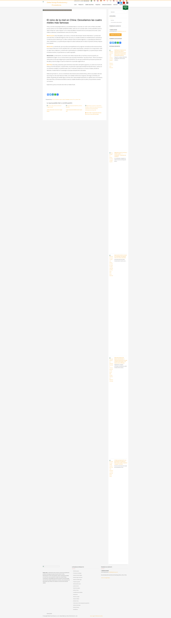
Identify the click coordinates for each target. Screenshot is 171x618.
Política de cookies (99, 616)
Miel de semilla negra (77, 579)
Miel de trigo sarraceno (77, 577)
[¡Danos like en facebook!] (54, 614)
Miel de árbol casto (77, 583)
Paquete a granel (76, 581)
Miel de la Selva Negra (77, 575)
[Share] (57, 94)
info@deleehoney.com (121, 31)
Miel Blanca (75, 609)
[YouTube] (124, 3)
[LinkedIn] (53, 94)
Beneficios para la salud (60, 99)
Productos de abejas (77, 573)
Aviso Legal (92, 616)
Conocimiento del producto (69, 12)
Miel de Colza (75, 601)
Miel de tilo (50, 46)
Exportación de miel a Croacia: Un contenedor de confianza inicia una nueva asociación (120, 256)
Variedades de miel (69, 99)
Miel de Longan (76, 596)
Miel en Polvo (76, 590)
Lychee (76, 99)
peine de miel (76, 586)
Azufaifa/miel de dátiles (77, 592)
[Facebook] (119, 3)
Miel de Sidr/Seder (76, 605)
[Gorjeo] (121, 3)
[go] (125, 12)
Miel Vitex (49, 64)
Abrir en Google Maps (105, 577)
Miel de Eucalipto (76, 588)
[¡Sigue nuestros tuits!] (56, 614)
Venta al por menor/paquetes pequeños (81, 603)
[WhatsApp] (55, 94)
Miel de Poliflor (76, 598)
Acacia (53, 99)
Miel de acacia (50, 35)
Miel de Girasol (76, 607)
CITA (126, 7)
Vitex (79, 99)
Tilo (74, 99)
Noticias (112, 20)
